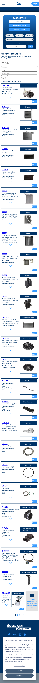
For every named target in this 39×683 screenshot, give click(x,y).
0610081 (5, 86)
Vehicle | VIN (19, 22)
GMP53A (5, 423)
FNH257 (5, 402)
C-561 (4, 275)
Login (35, 3)
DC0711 (5, 359)
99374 (4, 233)
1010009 (5, 107)
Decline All (19, 675)
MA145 (5, 507)
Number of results (6, 75)
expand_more (10, 97)
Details (34, 101)
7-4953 (5, 170)
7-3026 (5, 149)
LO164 (5, 444)
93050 (4, 191)
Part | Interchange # (19, 25)
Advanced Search (19, 29)
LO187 (5, 486)
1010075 (5, 128)
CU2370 (5, 317)
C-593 (4, 296)
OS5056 (5, 551)
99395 (4, 254)
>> (23, 615)
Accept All (19, 670)
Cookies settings (19, 666)
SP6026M (6, 593)
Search (30, 46)
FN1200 (5, 380)
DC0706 (5, 338)
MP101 (5, 528)
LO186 (5, 465)
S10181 (5, 572)
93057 (4, 212)
